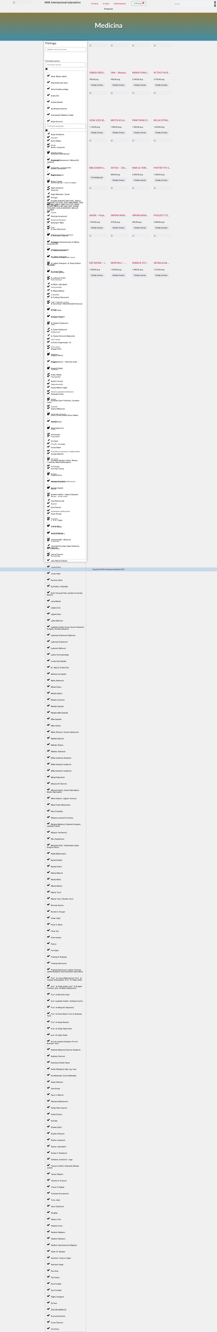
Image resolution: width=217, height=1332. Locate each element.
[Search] (215, 4)
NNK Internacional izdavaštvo (63, 2)
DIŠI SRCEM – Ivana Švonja (103, 263)
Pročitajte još (97, 177)
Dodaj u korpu (97, 85)
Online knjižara (120, 4)
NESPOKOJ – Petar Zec (123, 263)
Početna (94, 4)
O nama (106, 4)
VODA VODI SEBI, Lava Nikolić (104, 120)
